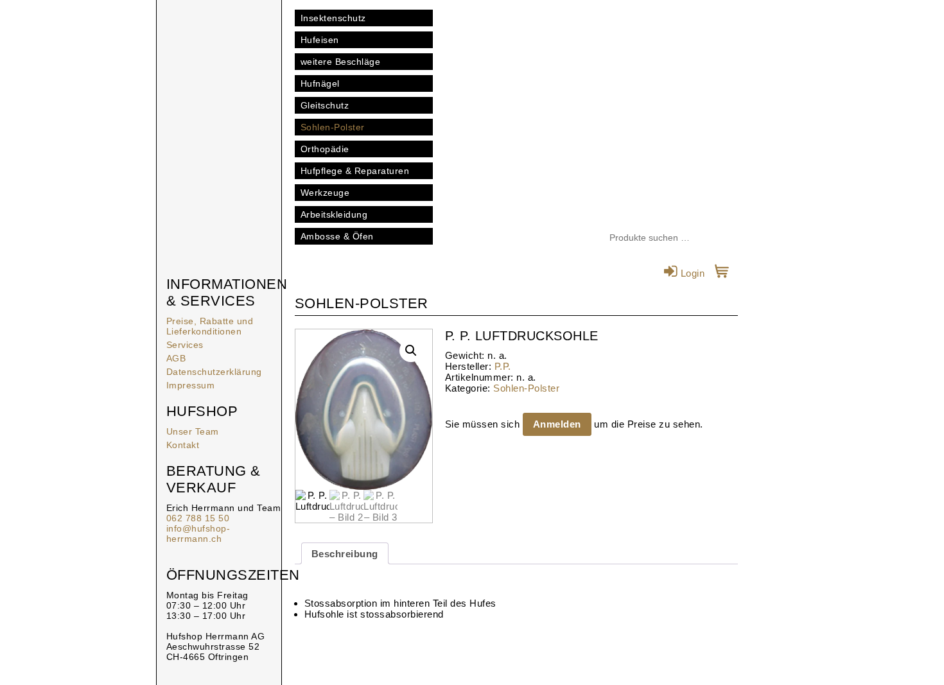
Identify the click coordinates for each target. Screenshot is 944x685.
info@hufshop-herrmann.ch (198, 533)
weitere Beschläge (341, 61)
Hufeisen (320, 40)
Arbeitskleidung (334, 214)
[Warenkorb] (722, 273)
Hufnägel (320, 83)
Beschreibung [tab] (344, 553)
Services (185, 345)
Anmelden (557, 424)
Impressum (190, 385)
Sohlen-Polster (333, 127)
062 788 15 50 (198, 518)
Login (690, 273)
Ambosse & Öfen (337, 236)
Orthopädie (325, 149)
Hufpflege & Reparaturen (355, 171)
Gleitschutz (325, 105)
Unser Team (192, 431)
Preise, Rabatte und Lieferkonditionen (210, 326)
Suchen (728, 238)
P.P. (502, 366)
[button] (411, 350)
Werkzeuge (325, 192)
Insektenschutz (333, 18)
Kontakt (183, 445)
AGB (176, 358)
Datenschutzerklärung (214, 372)
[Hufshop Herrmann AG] (219, 64)
